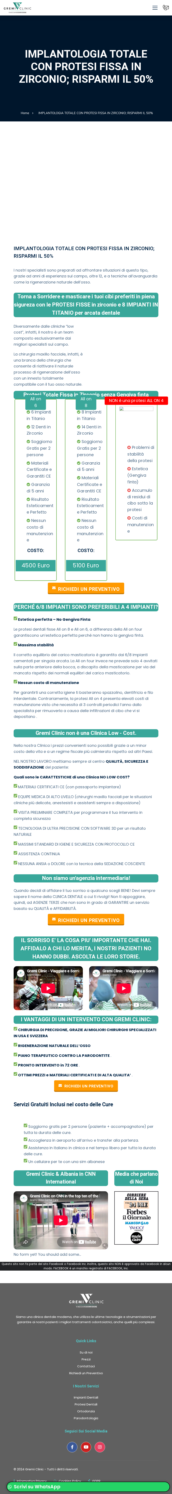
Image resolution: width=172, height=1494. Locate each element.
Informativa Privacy (32, 1481)
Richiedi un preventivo (89, 920)
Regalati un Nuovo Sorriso (86, 133)
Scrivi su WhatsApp (36, 1487)
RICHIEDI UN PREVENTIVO (88, 1086)
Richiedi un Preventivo (89, 589)
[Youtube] (86, 1447)
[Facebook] (72, 1447)
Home (25, 113)
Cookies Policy (70, 1481)
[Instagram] (100, 1447)
